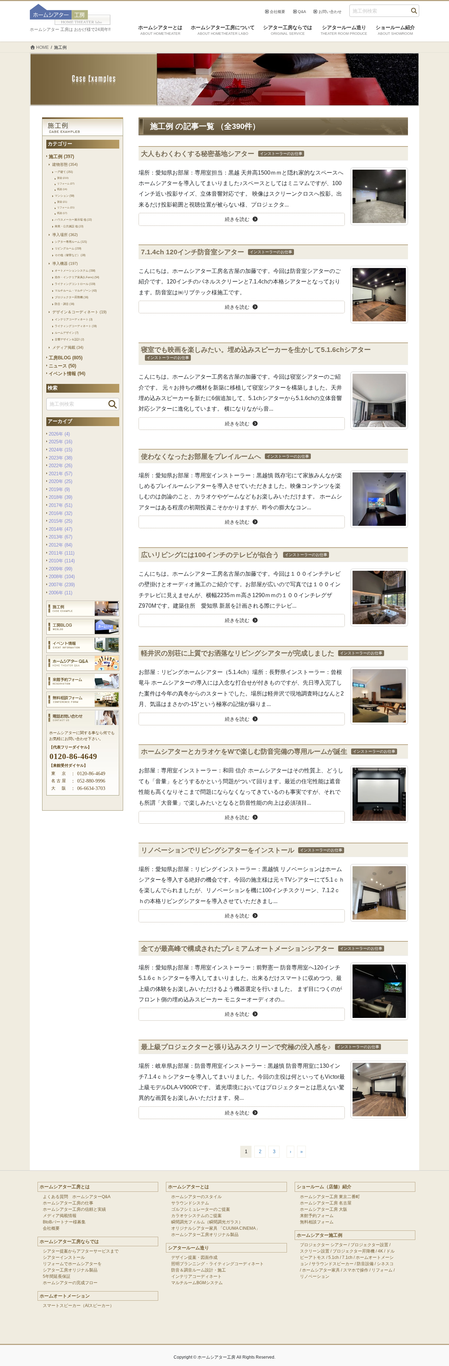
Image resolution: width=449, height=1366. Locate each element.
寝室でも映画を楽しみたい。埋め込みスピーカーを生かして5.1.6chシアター (256, 349)
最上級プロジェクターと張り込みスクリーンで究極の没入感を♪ (236, 1047)
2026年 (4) (59, 434)
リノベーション (314, 1276)
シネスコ (385, 1263)
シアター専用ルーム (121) (71, 241)
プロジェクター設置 (369, 1244)
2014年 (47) (60, 529)
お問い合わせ (330, 11)
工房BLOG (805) (65, 357)
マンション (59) (64, 195)
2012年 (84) (60, 545)
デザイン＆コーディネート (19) (79, 312)
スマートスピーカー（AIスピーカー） (78, 1305)
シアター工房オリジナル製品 (70, 1270)
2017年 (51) (60, 505)
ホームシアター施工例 (319, 1235)
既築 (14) (62, 189)
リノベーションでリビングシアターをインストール (217, 850)
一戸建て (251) (64, 172)
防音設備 (365, 1263)
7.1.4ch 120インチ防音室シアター (192, 252)
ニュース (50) (62, 365)
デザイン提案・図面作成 (194, 1257)
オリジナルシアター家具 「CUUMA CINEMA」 (215, 1228)
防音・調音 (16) (64, 304)
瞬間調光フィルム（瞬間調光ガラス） (207, 1222)
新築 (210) (62, 178)
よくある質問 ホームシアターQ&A (76, 1196)
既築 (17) (62, 213)
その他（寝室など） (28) (70, 255)
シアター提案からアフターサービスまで (81, 1251)
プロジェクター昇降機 (354, 1251)
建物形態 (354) (65, 164)
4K (380, 1251)
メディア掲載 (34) (67, 347)
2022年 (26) (60, 465)
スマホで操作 (355, 1270)
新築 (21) (62, 202)
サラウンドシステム (190, 1203)
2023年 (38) (60, 457)
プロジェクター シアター (323, 1244)
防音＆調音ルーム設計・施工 (198, 1270)
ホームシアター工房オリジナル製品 (205, 1234)
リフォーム (382, 1270)
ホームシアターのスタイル (196, 1196)
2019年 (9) (59, 489)
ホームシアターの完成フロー (70, 1282)
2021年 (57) (60, 473)
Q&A (302, 11)
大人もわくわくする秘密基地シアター (197, 153)
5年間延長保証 (57, 1276)
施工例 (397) (61, 156)
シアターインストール (64, 1257)
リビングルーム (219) (68, 248)
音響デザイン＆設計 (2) (69, 339)
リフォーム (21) (65, 207)
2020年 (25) (60, 481)
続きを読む (237, 219)
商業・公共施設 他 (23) (69, 226)
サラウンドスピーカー (332, 1263)
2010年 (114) (62, 560)
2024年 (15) (60, 449)
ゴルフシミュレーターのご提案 (200, 1209)
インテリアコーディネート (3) (74, 319)
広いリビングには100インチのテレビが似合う (210, 554)
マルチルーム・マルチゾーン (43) (76, 290)
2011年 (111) (61, 553)
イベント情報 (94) (67, 373)
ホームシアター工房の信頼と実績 (74, 1209)
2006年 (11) (60, 592)
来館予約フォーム (317, 1215)
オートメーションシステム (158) (75, 270)
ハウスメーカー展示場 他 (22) (73, 219)
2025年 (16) (60, 441)
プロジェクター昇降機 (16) (71, 297)
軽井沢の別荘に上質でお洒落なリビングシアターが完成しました (237, 653)
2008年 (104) (62, 576)
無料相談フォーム (317, 1222)
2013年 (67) (60, 537)
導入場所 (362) (65, 235)
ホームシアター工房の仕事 (68, 1203)
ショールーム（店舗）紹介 (324, 1186)
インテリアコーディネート (196, 1276)
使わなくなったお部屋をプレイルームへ (201, 456)
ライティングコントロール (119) (75, 284)
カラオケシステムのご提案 (196, 1215)
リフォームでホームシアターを (72, 1263)
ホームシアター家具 (321, 1270)
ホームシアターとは (188, 1186)
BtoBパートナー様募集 (64, 1222)
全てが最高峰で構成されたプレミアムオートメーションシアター (237, 948)
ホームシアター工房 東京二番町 (330, 1196)
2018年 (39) (60, 497)
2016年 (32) (60, 513)
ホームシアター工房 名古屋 (325, 1203)
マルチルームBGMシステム (197, 1282)
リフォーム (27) (65, 183)
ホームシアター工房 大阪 (323, 1209)
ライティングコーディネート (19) (76, 326)
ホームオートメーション (65, 1296)
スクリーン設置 (314, 1251)
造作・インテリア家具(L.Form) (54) (77, 277)
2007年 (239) (62, 584)
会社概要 (277, 11)
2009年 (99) (60, 568)
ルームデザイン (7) (67, 332)
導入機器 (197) (65, 263)
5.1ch (333, 1257)
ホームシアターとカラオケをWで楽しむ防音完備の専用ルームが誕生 (244, 751)
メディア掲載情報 (59, 1215)
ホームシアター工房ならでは (69, 1241)
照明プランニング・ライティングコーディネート (217, 1263)
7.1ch (347, 1257)
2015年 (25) (60, 521)
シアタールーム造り (188, 1247)
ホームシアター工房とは (65, 1186)
